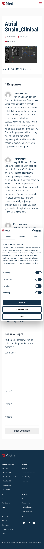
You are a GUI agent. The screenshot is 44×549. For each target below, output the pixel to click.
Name (8, 391)
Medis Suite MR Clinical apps (18, 69)
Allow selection (22, 309)
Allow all (22, 302)
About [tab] (36, 237)
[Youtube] (33, 523)
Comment (10, 352)
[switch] (38, 279)
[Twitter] (24, 523)
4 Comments (11, 41)
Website (8, 416)
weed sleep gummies (20, 173)
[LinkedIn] (29, 523)
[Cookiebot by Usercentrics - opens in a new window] (32, 230)
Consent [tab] (8, 237)
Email (8, 404)
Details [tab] (22, 237)
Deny (22, 316)
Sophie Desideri (11, 37)
